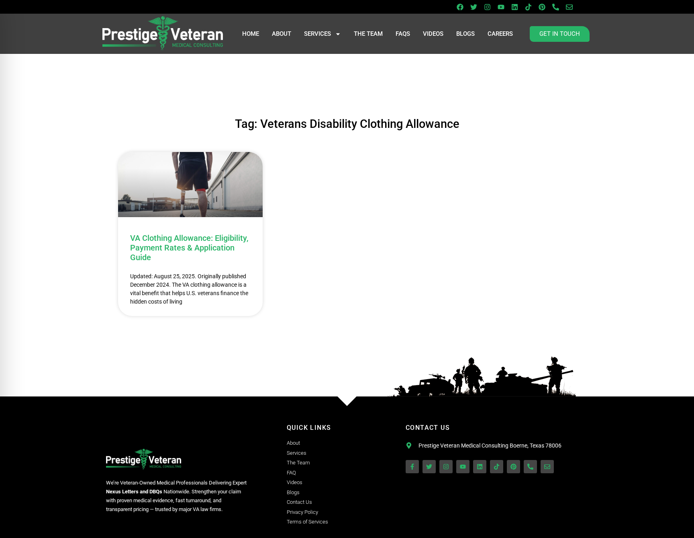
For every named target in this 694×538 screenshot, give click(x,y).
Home (250, 33)
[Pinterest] (542, 7)
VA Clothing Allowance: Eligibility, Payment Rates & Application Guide (189, 247)
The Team (368, 33)
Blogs (465, 33)
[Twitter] (473, 7)
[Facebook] (460, 7)
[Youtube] (501, 7)
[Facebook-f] (412, 466)
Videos (433, 33)
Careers (500, 33)
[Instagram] (487, 7)
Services (317, 33)
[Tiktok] (528, 7)
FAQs (403, 33)
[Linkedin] (514, 7)
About (281, 33)
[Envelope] (569, 7)
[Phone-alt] (555, 7)
